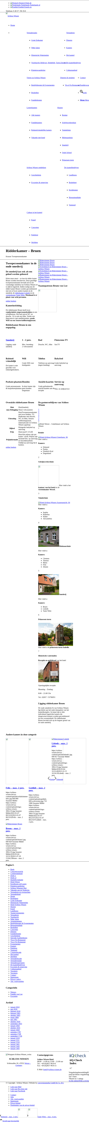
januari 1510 (15, 1042)
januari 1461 (15, 1044)
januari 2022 (15, 1007)
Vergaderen (14, 915)
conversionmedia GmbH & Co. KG (51, 1083)
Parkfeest (13, 948)
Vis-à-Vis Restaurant (17, 940)
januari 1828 (15, 1030)
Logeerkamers (32, 108)
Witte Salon (14, 919)
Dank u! (13, 878)
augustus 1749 (15, 1034)
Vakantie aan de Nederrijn (19, 890)
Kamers (13, 946)
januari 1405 (15, 1049)
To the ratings (74, 1081)
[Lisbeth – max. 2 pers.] (60, 739)
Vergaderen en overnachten (20, 892)
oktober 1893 (15, 1015)
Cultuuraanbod (15, 969)
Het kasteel (14, 954)
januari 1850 (15, 1026)
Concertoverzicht (16, 871)
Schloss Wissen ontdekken (36, 168)
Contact (13, 975)
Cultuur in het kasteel (34, 212)
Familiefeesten (15, 934)
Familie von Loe (16, 994)
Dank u (13, 876)
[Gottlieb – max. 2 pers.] (57, 783)
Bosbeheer (14, 898)
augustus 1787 (15, 1032)
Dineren (13, 932)
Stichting (13, 957)
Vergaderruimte (16, 961)
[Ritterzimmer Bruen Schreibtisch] (54, 271)
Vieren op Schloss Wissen (36, 78)
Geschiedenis (15, 936)
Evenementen (15, 944)
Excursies (13, 996)
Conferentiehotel (16, 874)
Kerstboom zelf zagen (18, 884)
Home (12, 896)
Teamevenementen (17, 913)
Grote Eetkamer (16, 901)
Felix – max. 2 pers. (15, 788)
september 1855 (16, 1024)
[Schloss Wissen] (12, 16)
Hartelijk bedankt (16, 880)
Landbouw (14, 911)
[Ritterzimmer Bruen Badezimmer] (54, 279)
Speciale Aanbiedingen (18, 938)
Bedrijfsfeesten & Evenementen (22, 923)
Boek (12, 869)
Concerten (14, 930)
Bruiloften (14, 927)
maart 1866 (14, 1017)
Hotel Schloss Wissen (18, 905)
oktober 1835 (15, 1028)
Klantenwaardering (17, 886)
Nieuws (13, 992)
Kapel (12, 909)
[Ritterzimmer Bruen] (46, 260)
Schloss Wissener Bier (18, 888)
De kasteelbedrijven (71, 168)
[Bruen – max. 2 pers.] (14, 824)
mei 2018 (13, 1009)
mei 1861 (13, 1020)
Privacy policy (15, 979)
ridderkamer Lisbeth (22, 293)
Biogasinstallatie (16, 925)
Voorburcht (14, 917)
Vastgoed (13, 950)
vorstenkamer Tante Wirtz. (15, 295)
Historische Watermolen (19, 903)
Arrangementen (16, 921)
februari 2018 (15, 1011)
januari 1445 (15, 1046)
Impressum (14, 977)
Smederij (10, 340)
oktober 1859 (15, 1022)
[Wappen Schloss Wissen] (47, 312)
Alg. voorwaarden (17, 981)
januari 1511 (14, 1040)
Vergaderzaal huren (17, 963)
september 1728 (16, 1036)
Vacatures (13, 971)
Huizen (60, 108)
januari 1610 (15, 1038)
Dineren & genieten (67, 78)
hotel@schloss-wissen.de (52, 1070)
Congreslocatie (15, 952)
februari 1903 (15, 1013)
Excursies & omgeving (18, 967)
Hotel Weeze (15, 882)
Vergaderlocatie (16, 959)
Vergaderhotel (15, 894)
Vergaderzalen (32, 33)
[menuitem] (46, 51)
